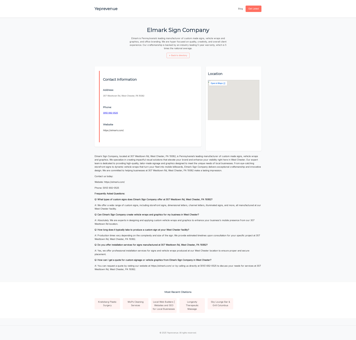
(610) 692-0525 (110, 113)
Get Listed (253, 8)
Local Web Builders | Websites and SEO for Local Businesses (164, 305)
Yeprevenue (106, 8)
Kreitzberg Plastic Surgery (107, 303)
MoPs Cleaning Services (136, 303)
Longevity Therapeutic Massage (192, 305)
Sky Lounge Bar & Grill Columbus (220, 303)
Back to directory (178, 55)
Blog (240, 8)
